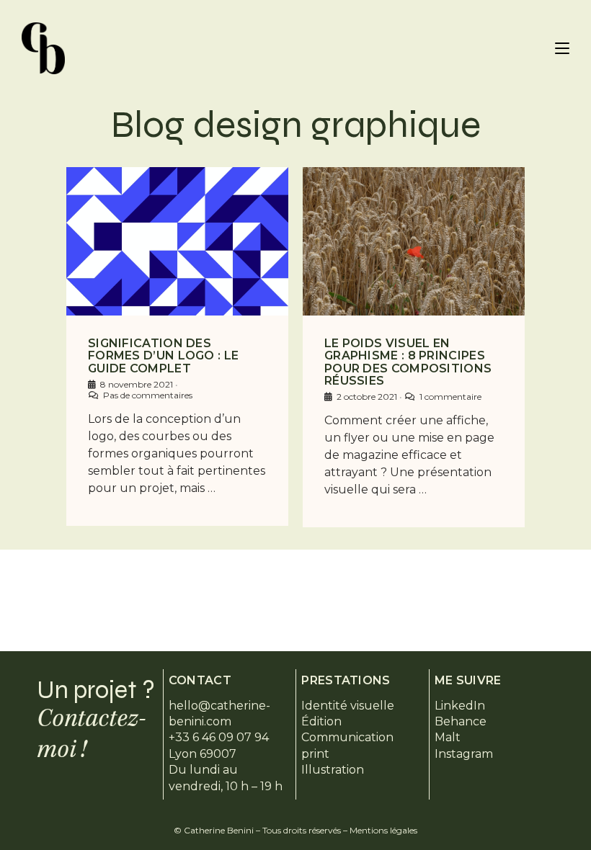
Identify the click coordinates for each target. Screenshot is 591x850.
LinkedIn (460, 705)
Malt (448, 737)
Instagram (464, 754)
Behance (460, 721)
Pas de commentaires (147, 395)
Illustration (332, 770)
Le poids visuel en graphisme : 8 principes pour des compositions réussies (408, 362)
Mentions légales (383, 830)
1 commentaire (450, 396)
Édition (321, 721)
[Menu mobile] (562, 48)
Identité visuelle (347, 705)
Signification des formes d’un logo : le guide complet (163, 355)
